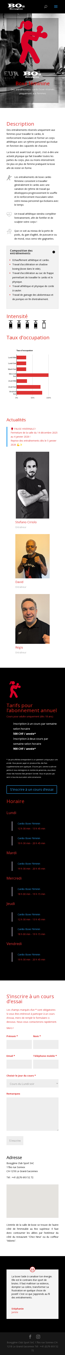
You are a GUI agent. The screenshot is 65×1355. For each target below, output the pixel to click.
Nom (37, 1036)
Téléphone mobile (45, 1055)
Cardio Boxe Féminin (29, 823)
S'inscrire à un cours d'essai (31, 789)
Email (10, 1055)
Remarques (13, 1093)
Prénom (12, 1036)
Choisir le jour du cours (21, 1075)
